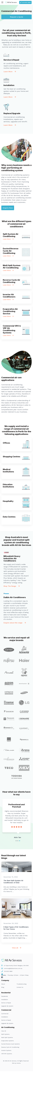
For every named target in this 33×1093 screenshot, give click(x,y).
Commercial (4, 1013)
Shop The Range (10, 586)
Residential (4, 996)
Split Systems (5, 1034)
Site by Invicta (16, 1063)
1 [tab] (16, 841)
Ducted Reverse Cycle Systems (10, 1044)
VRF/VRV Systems (6, 1053)
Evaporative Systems (7, 1040)
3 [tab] (20, 841)
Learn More (8, 71)
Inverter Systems (6, 1050)
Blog (2, 987)
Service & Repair (6, 1002)
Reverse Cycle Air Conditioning (10, 1047)
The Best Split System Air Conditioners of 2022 (13, 882)
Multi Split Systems (7, 1037)
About (3, 984)
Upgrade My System (7, 1006)
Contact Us (20, 987)
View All (3, 1031)
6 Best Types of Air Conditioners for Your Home (16, 928)
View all (15, 948)
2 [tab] (18, 841)
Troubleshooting (21, 984)
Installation (4, 999)
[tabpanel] (16, 820)
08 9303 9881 (26, 2)
